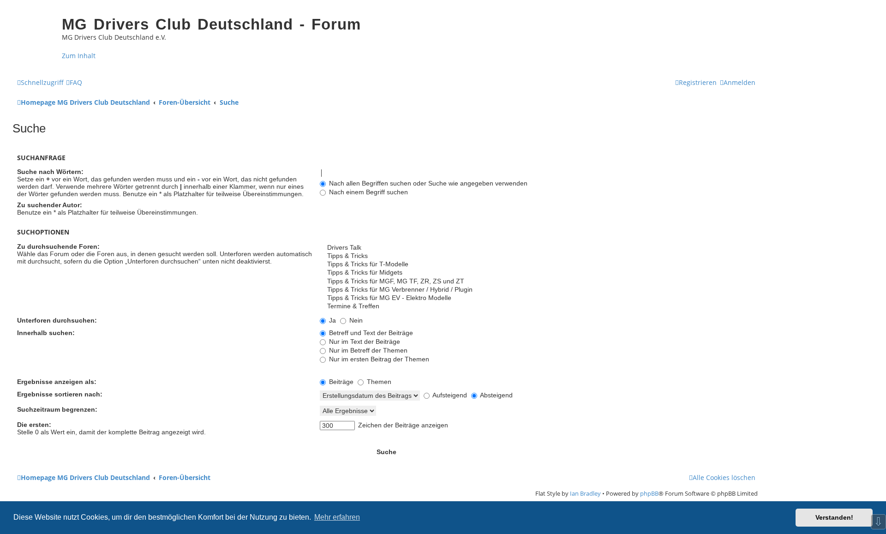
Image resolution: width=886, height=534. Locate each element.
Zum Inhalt (79, 55)
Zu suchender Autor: (49, 205)
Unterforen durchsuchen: (57, 320)
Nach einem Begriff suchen (367, 192)
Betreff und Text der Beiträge (370, 332)
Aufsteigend (449, 395)
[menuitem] (74, 82)
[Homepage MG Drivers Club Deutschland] (35, 30)
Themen (378, 381)
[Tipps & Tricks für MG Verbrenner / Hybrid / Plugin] (537, 290)
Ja (331, 320)
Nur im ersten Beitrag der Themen (378, 359)
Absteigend (496, 395)
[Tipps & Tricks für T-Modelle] (537, 264)
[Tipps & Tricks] (537, 256)
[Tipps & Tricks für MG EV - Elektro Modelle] (537, 298)
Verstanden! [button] (834, 517)
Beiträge (340, 381)
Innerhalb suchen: (46, 332)
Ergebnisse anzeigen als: (56, 381)
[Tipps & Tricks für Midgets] (537, 273)
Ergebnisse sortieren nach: (59, 394)
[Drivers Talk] (537, 248)
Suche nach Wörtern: (50, 171)
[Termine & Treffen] (537, 306)
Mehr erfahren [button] (337, 517)
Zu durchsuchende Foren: (58, 246)
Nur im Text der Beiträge (363, 341)
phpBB (649, 493)
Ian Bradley (585, 493)
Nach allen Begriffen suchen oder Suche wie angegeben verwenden (427, 183)
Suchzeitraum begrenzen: (57, 409)
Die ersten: (34, 424)
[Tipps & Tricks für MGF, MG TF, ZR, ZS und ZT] (537, 281)
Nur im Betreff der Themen (367, 350)
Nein (355, 320)
